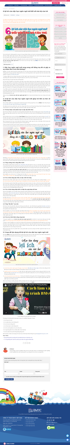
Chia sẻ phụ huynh (60, 17)
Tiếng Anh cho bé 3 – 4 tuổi (60, 28)
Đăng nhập (55, 2)
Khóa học (31, 5)
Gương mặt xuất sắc (38, 5)
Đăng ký (64, 2)
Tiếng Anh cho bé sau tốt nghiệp (60, 37)
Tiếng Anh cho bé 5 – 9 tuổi (60, 31)
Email (21, 371)
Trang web (37, 371)
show (12, 64)
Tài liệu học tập (57, 5)
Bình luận (6, 362)
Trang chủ (10, 5)
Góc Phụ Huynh (48, 5)
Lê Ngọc (17, 15)
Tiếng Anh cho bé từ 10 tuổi (60, 33)
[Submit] (66, 1)
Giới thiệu (16, 5)
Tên (5, 371)
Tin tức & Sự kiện (60, 14)
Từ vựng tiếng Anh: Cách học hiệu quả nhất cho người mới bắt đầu (19, 339)
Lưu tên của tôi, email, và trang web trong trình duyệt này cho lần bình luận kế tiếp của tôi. (25, 376)
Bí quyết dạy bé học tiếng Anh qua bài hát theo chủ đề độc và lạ (18, 337)
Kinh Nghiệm (12, 8)
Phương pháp (24, 5)
